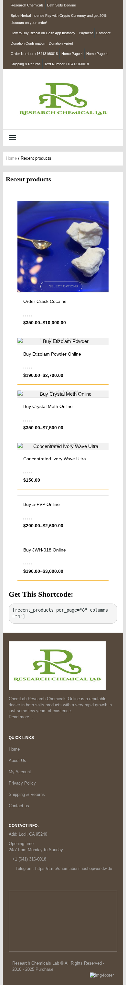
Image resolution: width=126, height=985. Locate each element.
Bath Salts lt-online (61, 5)
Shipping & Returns (26, 64)
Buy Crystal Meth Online (48, 406)
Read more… (21, 716)
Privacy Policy (22, 783)
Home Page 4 (72, 54)
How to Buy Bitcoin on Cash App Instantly (43, 33)
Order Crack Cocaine (45, 301)
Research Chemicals (27, 5)
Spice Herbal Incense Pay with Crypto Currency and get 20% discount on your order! (59, 19)
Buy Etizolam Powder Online (52, 354)
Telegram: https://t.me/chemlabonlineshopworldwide (64, 868)
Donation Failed (61, 43)
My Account (20, 771)
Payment (86, 33)
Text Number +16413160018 (66, 64)
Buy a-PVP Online (41, 504)
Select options (63, 286)
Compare (103, 33)
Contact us (19, 805)
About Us (17, 760)
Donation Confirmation (28, 43)
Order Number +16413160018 (34, 54)
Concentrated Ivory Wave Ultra (54, 458)
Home (11, 158)
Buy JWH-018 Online (44, 549)
